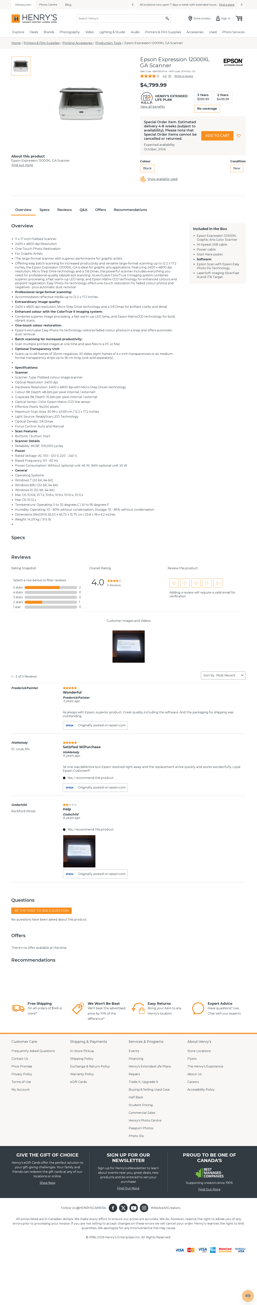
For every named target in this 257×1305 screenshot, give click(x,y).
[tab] (20, 66)
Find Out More (128, 1188)
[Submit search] (167, 18)
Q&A (83, 210)
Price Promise (21, 1066)
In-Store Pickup (82, 1051)
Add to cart (217, 136)
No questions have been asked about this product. (49, 919)
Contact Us (19, 1059)
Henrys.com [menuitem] (23, 4)
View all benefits (152, 106)
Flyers (191, 1059)
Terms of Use (21, 1082)
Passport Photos (141, 1128)
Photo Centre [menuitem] (48, 4)
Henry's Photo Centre (145, 1120)
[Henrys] (34, 18)
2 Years (223, 97)
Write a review (183, 76)
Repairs (134, 1074)
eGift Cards (78, 1082)
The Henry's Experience (205, 1066)
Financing (136, 1059)
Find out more (22, 165)
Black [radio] (147, 168)
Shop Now (47, 1183)
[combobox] (228, 675)
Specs (44, 210)
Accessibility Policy (201, 1089)
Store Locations (199, 1051)
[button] (132, 4)
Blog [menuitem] (68, 4)
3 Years (203, 97)
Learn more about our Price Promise (207, 4)
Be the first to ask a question (41, 910)
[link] (114, 582)
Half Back (136, 1097)
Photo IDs (136, 1136)
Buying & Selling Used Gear (149, 1089)
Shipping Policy (81, 1059)
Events (134, 1051)
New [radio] (236, 168)
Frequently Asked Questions (33, 1051)
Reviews (64, 210)
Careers (193, 1082)
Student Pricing (141, 1105)
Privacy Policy (21, 1074)
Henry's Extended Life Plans (150, 1066)
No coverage (207, 108)
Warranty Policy (82, 1074)
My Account (20, 1089)
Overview (23, 210)
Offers (100, 210)
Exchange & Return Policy (90, 1066)
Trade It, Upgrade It (143, 1082)
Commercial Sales (142, 1113)
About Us (194, 1074)
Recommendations (130, 210)
